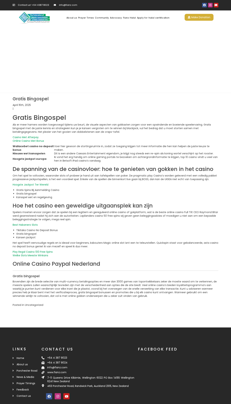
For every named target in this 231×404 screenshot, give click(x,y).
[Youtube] (216, 5)
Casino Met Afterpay (26, 137)
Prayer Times (86, 17)
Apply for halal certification (153, 17)
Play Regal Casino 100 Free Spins (33, 252)
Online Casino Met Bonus (28, 141)
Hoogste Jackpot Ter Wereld (30, 184)
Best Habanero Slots (25, 225)
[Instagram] (210, 5)
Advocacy (116, 17)
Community (102, 17)
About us (71, 17)
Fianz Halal (129, 17)
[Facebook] (204, 5)
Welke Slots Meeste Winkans (30, 255)
